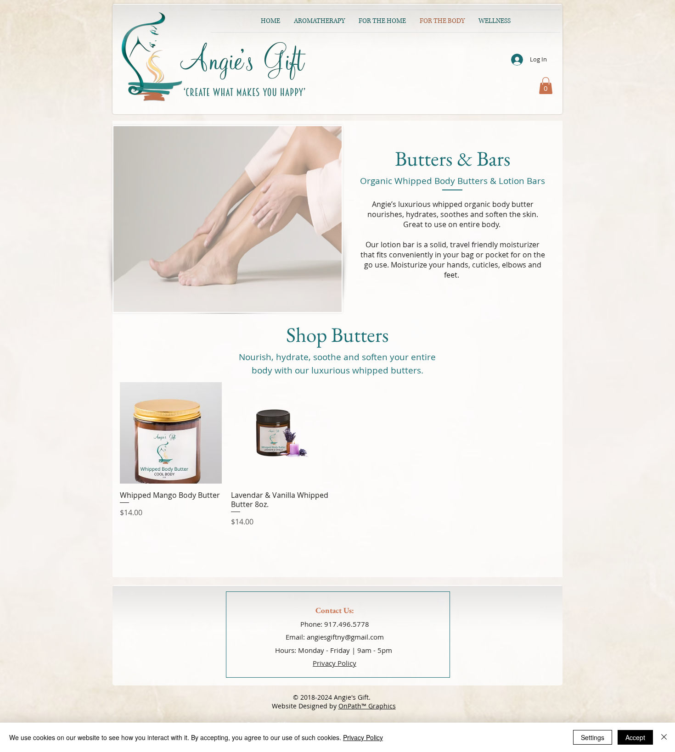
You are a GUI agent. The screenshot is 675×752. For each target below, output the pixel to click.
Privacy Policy (363, 737)
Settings (592, 737)
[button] (546, 85)
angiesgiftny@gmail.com (345, 636)
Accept (635, 737)
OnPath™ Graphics (367, 706)
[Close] (663, 737)
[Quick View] (171, 433)
